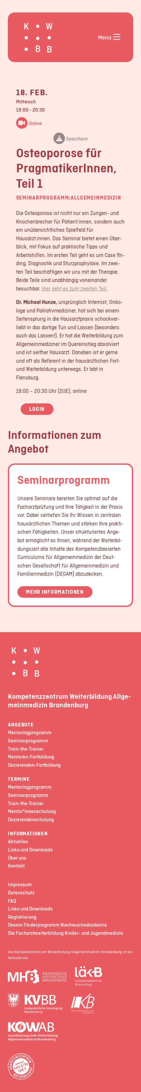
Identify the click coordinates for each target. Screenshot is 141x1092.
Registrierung (22, 917)
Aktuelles (18, 842)
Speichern (76, 138)
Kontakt (16, 866)
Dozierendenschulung (31, 820)
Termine (19, 779)
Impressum (20, 885)
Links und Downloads (30, 850)
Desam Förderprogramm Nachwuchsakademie (57, 925)
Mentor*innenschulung (32, 811)
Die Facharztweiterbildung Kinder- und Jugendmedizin (65, 933)
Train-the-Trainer (26, 749)
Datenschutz (21, 893)
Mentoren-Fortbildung (31, 757)
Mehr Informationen (55, 591)
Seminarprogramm (63, 479)
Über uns (17, 858)
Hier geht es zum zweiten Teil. (75, 288)
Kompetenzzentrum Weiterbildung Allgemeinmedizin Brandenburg (69, 700)
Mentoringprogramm (29, 733)
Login (37, 409)
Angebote (20, 725)
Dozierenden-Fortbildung (34, 765)
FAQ (12, 901)
